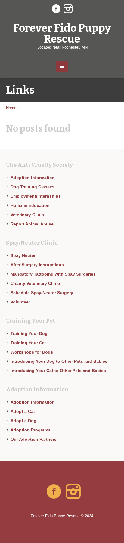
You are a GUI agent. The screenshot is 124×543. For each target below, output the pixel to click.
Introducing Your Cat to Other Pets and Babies (58, 370)
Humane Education (30, 205)
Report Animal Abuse (32, 224)
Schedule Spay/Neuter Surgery (42, 292)
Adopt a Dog (23, 420)
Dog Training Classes (32, 186)
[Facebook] (55, 8)
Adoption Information (33, 177)
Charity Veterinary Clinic (35, 283)
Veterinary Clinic (27, 214)
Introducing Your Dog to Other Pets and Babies (59, 361)
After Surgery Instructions (37, 264)
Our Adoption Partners (34, 439)
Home (11, 108)
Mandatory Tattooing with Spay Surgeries (53, 274)
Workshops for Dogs (32, 352)
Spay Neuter (23, 255)
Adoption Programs (31, 430)
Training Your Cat (28, 342)
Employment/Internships (36, 196)
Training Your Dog (29, 333)
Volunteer (20, 302)
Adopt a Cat (23, 411)
